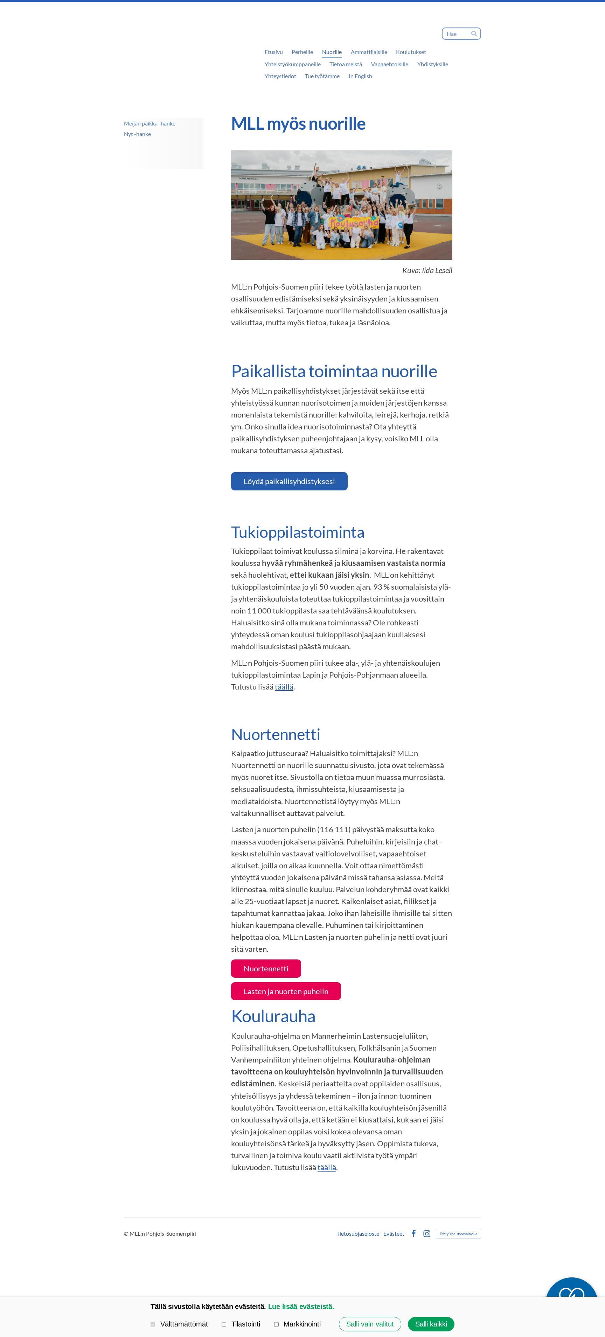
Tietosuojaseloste (357, 1233)
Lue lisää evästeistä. (301, 1306)
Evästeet (393, 1233)
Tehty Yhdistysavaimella (458, 1233)
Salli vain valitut (370, 1324)
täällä (284, 686)
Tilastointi (245, 1324)
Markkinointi (302, 1324)
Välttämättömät (184, 1324)
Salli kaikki (431, 1324)
